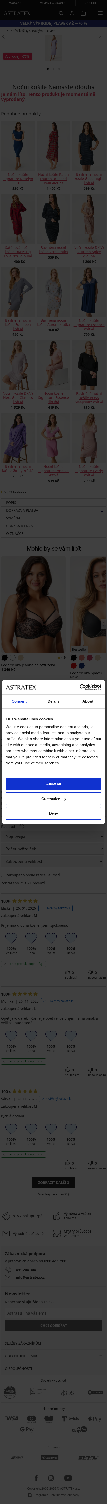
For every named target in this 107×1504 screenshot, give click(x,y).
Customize (50, 799)
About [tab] (87, 701)
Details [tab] (54, 701)
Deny (53, 813)
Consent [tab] (19, 701)
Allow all (53, 784)
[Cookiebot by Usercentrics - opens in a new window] (79, 687)
